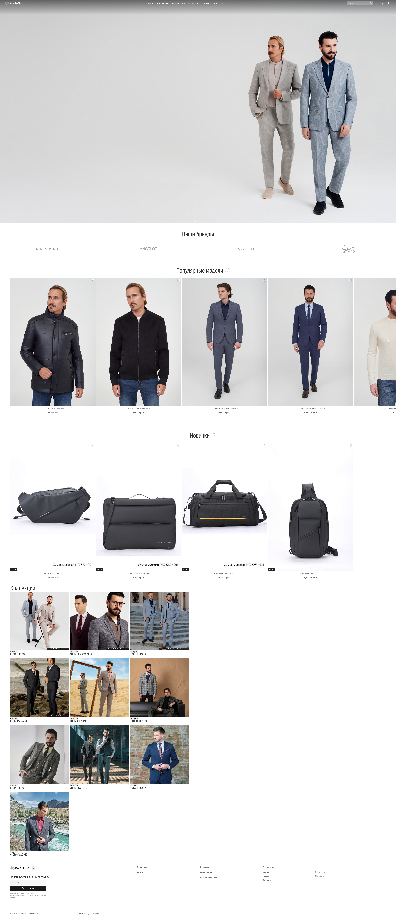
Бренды (266, 872)
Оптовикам (188, 3)
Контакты (218, 3)
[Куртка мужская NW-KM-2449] (138, 342)
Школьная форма (208, 877)
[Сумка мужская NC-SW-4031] (224, 507)
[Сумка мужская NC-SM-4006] (138, 507)
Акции (175, 3)
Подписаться (28, 888)
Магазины (319, 876)
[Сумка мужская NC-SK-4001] (53, 507)
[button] (7, 111)
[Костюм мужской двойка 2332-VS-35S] (224, 342)
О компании (203, 3)
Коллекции (163, 3)
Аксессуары (206, 872)
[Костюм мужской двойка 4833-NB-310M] (310, 342)
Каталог (150, 3)
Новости (266, 876)
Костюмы (204, 867)
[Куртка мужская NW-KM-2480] (53, 342)
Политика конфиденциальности (88, 914)
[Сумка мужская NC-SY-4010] (310, 507)
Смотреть (14, 652)
